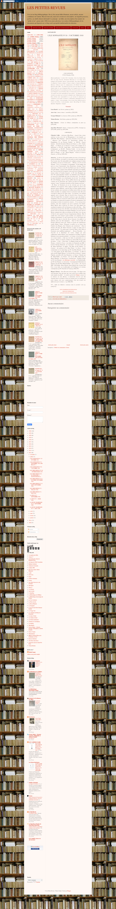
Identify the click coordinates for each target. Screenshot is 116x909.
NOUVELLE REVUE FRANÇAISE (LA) (35, 159)
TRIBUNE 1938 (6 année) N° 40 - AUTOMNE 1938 (39, 278)
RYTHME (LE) (37, 203)
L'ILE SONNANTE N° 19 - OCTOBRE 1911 (36, 459)
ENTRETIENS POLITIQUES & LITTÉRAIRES (35, 98)
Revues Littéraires (33, 638)
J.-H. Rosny (31, 589)
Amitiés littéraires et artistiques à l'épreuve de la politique (35, 827)
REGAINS (29, 190)
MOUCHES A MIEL (32, 153)
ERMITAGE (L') (33, 101)
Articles (31, 529)
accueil (28, 28)
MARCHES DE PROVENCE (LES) (34, 148)
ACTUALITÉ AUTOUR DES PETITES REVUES (68, 292)
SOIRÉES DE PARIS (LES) (34, 209)
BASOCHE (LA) (30, 67)
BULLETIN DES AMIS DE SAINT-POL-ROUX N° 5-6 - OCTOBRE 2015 (38, 747)
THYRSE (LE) (40, 212)
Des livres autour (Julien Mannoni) (34, 570)
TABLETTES (38, 210)
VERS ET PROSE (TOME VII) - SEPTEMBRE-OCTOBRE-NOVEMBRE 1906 (35, 295)
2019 (30, 437)
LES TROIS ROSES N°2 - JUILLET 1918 (36, 489)
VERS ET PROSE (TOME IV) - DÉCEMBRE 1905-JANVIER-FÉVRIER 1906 (36, 355)
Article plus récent (52, 345)
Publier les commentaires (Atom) (61, 347)
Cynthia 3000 (32, 567)
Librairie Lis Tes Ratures (34, 621)
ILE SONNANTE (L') (62, 299)
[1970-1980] (34, 46)
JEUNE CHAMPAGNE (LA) (34, 132)
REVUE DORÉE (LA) (34, 196)
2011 (30, 520)
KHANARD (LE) (38, 138)
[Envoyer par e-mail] (65, 297)
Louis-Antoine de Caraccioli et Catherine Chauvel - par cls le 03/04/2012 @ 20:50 (35, 798)
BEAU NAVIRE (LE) (31, 70)
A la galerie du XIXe (33, 555)
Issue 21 (30, 587)
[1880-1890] (30, 35)
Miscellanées (31, 625)
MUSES (39, 154)
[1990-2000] (33, 48)
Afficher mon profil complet (33, 654)
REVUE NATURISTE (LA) (35, 199)
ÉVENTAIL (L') (32, 106)
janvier (32, 517)
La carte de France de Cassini (37, 702)
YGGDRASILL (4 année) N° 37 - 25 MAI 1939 (39, 234)
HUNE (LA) (29, 123)
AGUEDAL (39, 57)
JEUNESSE (29, 134)
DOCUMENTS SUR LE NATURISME (35, 92)
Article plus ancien (84, 345)
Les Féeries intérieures (34, 619)
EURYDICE (37, 104)
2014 (30, 448)
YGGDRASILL (30, 225)
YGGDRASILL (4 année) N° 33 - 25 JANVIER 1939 (39, 371)
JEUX (35, 134)
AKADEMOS (29, 59)
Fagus (30, 576)
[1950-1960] (34, 45)
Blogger (69, 891)
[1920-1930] (31, 41)
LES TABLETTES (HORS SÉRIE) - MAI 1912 (38, 249)
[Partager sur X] (68, 297)
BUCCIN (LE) (31, 76)
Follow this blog (35, 848)
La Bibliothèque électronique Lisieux (33, 689)
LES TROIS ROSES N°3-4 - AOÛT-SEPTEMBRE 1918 (36, 485)
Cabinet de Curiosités (33, 566)
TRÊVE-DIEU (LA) (35, 214)
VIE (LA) (33, 218)
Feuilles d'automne (33, 578)
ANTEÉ (40, 59)
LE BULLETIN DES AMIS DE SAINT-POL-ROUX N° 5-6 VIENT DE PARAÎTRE (38, 767)
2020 (30, 435)
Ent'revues (31, 574)
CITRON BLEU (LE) (32, 87)
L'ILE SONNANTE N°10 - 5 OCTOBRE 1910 (36, 467)
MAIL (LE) (31, 145)
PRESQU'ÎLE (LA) (31, 181)
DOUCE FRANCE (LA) (35, 93)
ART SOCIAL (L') (35, 62)
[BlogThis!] (67, 297)
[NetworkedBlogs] (35, 846)
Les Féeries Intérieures (34, 762)
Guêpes (78, 275)
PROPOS (34, 182)
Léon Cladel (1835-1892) (38, 719)
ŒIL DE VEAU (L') (37, 165)
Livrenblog (31, 623)
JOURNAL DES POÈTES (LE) (35, 138)
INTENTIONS (32, 129)
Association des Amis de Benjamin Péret (34, 559)
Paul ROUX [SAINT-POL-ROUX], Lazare (38, 674)
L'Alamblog (31, 593)
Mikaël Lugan (32, 652)
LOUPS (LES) (40, 143)
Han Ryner (31, 585)
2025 (30, 433)
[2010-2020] (35, 49)
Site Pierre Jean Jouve (33, 640)
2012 (30, 452)
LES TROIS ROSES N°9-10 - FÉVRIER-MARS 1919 (36, 471)
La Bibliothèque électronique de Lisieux (36, 597)
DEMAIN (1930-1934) (36, 90)
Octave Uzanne (32, 632)
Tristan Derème (32, 645)
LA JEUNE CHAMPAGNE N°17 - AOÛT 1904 (36, 507)
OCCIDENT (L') (33, 164)
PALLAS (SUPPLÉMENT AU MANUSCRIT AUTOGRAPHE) (35, 169)
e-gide (30, 573)
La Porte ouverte (32, 602)
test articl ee (31, 738)
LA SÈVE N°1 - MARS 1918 (35, 499)
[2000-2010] (40, 48)
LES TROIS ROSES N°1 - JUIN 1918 (36, 492)
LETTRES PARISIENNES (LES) (34, 140)
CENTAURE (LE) (33, 84)
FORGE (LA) (30, 109)
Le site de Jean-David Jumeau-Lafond (35, 608)
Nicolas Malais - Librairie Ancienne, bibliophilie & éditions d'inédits (35, 736)
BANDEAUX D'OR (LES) (33, 65)
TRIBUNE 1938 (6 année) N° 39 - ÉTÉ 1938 (39, 263)
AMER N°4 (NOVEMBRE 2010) (38, 311)
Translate (38, 882)
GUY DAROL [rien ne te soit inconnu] (35, 839)
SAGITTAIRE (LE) (31, 206)
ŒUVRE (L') (29, 167)
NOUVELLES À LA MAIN (37, 162)
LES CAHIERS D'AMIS (34, 742)
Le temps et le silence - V (34, 783)
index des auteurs (48, 28)
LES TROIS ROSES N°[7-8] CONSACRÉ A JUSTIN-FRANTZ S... (36, 475)
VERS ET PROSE (37, 217)
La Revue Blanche (33, 604)
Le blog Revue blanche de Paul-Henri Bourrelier (35, 824)
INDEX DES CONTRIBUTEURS (68, 291)
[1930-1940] (31, 43)
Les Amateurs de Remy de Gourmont (34, 613)
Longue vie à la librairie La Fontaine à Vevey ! (38, 664)
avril (31, 511)
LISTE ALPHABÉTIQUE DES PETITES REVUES (68, 289)
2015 (30, 446)
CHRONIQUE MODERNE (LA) (37, 85)
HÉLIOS (39, 115)
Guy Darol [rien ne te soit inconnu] (34, 583)
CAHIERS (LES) (31, 78)
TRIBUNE (29, 215)
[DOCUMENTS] (31, 51)
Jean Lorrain (31, 591)
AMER (35, 59)
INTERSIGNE (39, 129)
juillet (31, 456)
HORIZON (29, 121)
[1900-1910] (34, 37)
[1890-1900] (40, 35)
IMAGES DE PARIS (33, 126)
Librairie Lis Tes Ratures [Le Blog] (35, 698)
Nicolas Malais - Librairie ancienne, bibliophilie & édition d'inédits (36, 628)
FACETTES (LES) (38, 107)
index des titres (37, 28)
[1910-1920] (55, 299)
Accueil (68, 345)
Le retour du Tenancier (34, 661)
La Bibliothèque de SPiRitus (35, 595)
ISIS (28, 131)
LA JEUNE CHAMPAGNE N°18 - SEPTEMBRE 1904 (36, 504)
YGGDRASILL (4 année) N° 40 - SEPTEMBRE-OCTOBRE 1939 (39, 339)
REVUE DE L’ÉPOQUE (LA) (35, 195)
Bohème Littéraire (33, 564)
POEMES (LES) (30, 176)
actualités (75, 28)
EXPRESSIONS (30, 107)
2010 (30, 522)
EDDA (31, 98)
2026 (30, 431)
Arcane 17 (31, 557)
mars (31, 513)
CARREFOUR (39, 82)
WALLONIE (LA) (37, 223)
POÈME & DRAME (36, 175)
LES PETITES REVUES (46, 7)
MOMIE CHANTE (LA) (35, 150)
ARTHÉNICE (30, 63)
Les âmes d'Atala (32, 616)
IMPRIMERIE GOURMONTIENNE (35, 127)
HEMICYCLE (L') (31, 116)
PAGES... (36, 167)
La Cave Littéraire (33, 600)
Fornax (30, 580)
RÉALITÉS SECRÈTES (34, 187)
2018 (30, 439)
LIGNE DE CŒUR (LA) (31, 142)
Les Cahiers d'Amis (33, 617)
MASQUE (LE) (31, 150)
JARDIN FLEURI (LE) (36, 131)
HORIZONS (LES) (37, 121)
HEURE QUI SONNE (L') (35, 117)
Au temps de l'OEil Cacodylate (35, 562)
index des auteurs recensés (63, 28)
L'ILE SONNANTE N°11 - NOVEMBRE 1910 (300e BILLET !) (36, 463)
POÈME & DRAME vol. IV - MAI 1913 (39, 324)
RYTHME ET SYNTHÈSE (33, 204)
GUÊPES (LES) (31, 115)
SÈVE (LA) (38, 207)
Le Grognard (31, 605)
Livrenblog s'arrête (33, 813)
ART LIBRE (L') (30, 60)
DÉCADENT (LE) (32, 88)
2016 (30, 444)
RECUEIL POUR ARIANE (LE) (34, 189)
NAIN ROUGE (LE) (31, 156)
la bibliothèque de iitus (35, 671)
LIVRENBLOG (32, 812)
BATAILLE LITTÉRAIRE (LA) (35, 67)
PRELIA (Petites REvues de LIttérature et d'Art (35, 636)
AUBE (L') (38, 63)
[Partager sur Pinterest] (71, 297)
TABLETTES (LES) (31, 212)
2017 (30, 442)
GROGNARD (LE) (36, 113)
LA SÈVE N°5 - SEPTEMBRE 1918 (35, 496)
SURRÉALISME (30, 210)
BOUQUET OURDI (39, 74)
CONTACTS (40, 87)
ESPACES (40, 102)
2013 (30, 450)
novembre (32, 454)
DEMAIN (41, 88)
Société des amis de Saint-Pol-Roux (35, 643)
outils (82, 28)
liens (88, 28)
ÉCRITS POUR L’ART (39, 96)
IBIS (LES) (37, 123)
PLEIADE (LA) (30, 173)
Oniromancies (32, 633)
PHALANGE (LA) (37, 171)
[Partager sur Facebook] (70, 297)
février (32, 515)
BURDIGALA (39, 76)
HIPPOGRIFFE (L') (37, 119)
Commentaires (32, 532)
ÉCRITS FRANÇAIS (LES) (32, 95)
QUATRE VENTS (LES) (38, 186)
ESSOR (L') (29, 104)
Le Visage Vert (32, 610)
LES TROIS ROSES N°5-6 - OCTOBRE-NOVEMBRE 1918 (36, 480)
